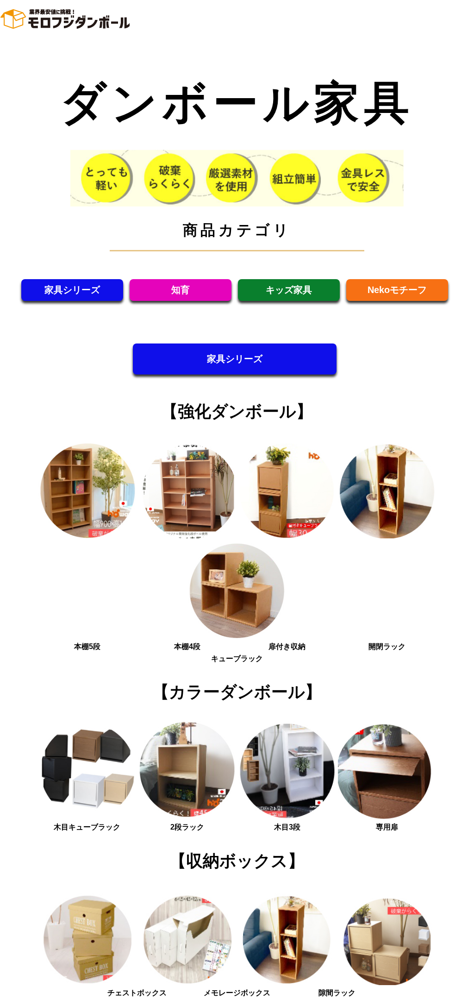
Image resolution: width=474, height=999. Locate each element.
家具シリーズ (72, 290)
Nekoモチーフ (397, 290)
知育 (180, 290)
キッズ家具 (289, 290)
